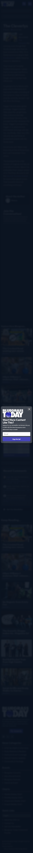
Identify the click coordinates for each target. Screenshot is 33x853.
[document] (16, 426)
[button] (29, 409)
